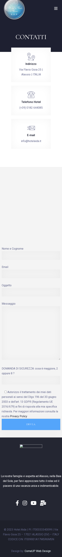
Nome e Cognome (12, 248)
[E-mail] (43, 503)
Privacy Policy (18, 416)
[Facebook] (18, 503)
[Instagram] (26, 503)
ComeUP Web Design (38, 551)
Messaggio (9, 303)
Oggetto (7, 285)
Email (5, 267)
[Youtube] (34, 503)
